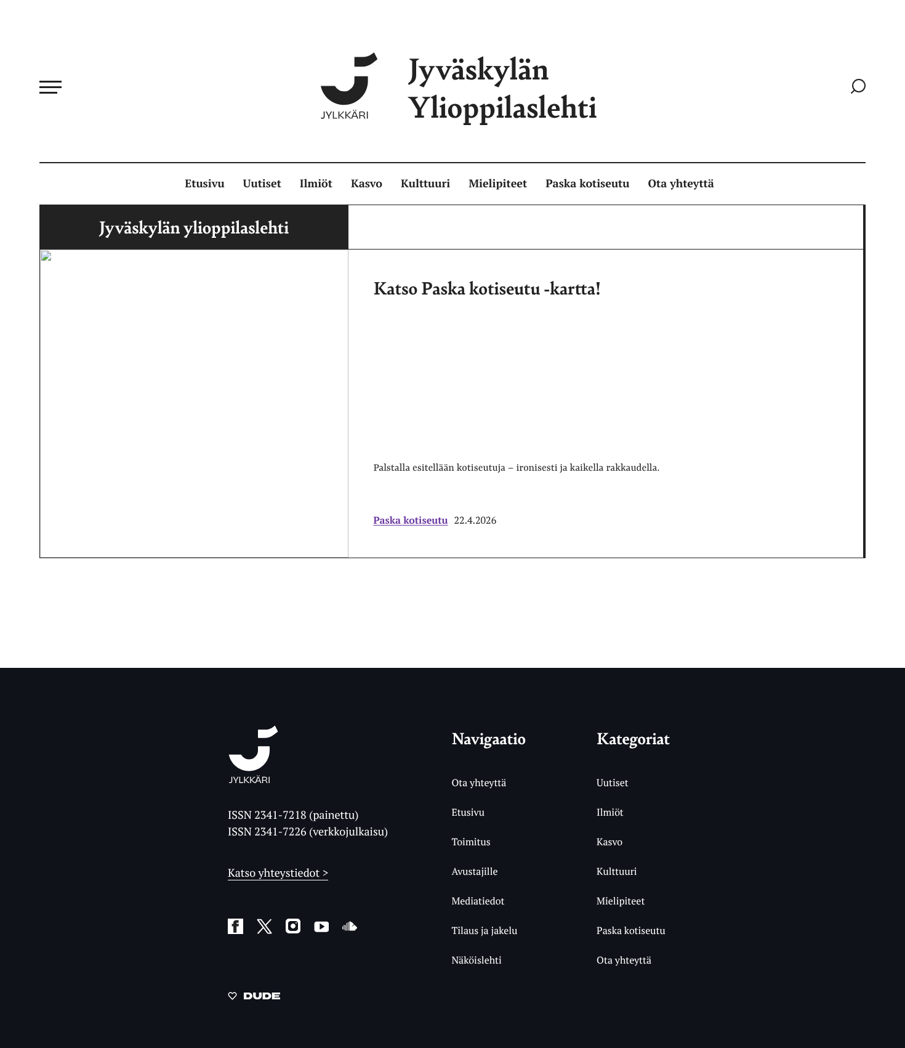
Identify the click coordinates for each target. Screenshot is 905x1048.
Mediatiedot (477, 901)
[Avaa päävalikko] (50, 87)
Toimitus (470, 841)
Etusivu (204, 183)
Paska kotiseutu (587, 183)
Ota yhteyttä (681, 183)
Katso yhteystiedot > (278, 873)
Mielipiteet (498, 183)
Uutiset (262, 183)
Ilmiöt (316, 183)
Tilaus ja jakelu (484, 930)
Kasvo (366, 183)
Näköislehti (476, 960)
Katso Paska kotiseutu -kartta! (487, 287)
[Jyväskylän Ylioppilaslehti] (253, 778)
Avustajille (474, 871)
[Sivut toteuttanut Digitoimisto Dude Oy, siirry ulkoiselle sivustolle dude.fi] (254, 998)
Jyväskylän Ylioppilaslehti (502, 87)
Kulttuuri (425, 183)
